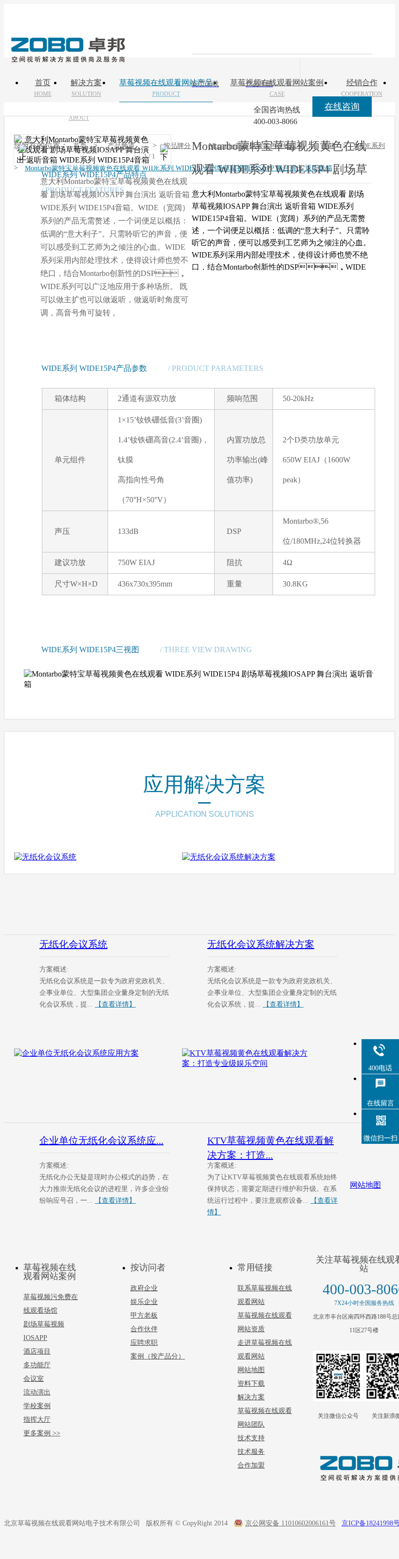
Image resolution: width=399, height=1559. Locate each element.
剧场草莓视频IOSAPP (43, 1331)
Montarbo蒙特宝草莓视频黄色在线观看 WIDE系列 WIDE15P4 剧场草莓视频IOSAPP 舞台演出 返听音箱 (178, 168)
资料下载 (251, 1383)
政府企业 (144, 1288)
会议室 (33, 1378)
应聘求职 (144, 1342)
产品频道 (121, 145)
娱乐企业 (144, 1301)
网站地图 (251, 1370)
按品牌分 (177, 145)
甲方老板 (144, 1315)
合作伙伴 (144, 1329)
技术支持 (251, 1438)
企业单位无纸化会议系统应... (101, 1140)
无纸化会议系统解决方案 (260, 944)
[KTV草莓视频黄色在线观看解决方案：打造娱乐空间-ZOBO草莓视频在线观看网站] (260, 1085)
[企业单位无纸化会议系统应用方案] (92, 1085)
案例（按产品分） (157, 1356)
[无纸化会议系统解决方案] (260, 889)
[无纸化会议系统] (92, 889)
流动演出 (37, 1392)
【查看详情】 (115, 1004)
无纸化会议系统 (73, 944)
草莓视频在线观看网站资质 (264, 1322)
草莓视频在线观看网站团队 (264, 1417)
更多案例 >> (41, 1433)
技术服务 (251, 1451)
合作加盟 (251, 1465)
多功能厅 (37, 1365)
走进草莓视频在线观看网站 (264, 1349)
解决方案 (251, 1397)
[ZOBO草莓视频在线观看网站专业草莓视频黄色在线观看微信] (338, 1376)
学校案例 (37, 1406)
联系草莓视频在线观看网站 (264, 1294)
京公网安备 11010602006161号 (290, 1523)
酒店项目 (37, 1351)
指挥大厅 (37, 1419)
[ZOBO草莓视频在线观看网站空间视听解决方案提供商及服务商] (67, 59)
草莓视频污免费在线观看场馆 (50, 1303)
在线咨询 (342, 106)
